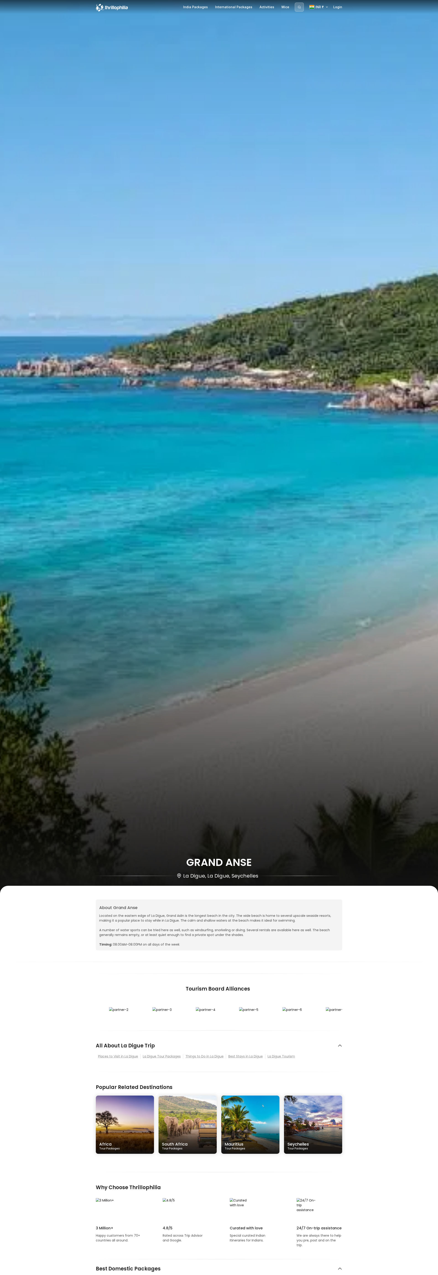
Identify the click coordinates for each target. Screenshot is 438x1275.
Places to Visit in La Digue (118, 1056)
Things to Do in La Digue (204, 1056)
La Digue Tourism (281, 1056)
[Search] (299, 7)
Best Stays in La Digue (245, 1056)
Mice (285, 7)
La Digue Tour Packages (162, 1056)
